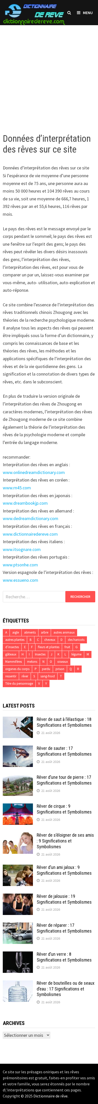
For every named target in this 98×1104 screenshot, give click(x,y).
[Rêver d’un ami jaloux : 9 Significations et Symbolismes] (18, 868)
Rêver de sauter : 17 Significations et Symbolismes (64, 751)
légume (76, 654)
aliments (30, 632)
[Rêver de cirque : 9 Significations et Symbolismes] (18, 807)
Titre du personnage (19, 683)
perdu (46, 669)
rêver (25, 676)
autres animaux (64, 632)
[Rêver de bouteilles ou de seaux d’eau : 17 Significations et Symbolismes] (18, 984)
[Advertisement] (49, 74)
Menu (88, 12)
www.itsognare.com (22, 549)
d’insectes (12, 647)
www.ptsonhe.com (20, 565)
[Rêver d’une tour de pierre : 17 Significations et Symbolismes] (18, 778)
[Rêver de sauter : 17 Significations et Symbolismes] (18, 749)
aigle (15, 632)
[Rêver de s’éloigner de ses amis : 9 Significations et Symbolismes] (18, 836)
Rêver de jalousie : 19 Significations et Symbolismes (64, 899)
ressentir (10, 676)
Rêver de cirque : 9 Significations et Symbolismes (64, 809)
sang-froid (47, 676)
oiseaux (62, 661)
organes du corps (17, 669)
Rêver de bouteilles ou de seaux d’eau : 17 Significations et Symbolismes (65, 988)
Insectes (40, 654)
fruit (67, 647)
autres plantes (14, 640)
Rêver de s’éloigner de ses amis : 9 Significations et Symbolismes (65, 840)
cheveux (49, 640)
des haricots (76, 640)
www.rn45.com (17, 488)
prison (60, 669)
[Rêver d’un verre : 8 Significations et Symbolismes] (18, 955)
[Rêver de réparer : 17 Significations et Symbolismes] (18, 926)
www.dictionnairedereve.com (30, 534)
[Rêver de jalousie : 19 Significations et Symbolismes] (18, 897)
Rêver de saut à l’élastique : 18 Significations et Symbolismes (64, 722)
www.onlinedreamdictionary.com (34, 472)
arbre (44, 632)
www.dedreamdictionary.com (30, 518)
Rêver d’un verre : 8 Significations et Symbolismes (64, 957)
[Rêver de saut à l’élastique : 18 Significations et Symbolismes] (18, 720)
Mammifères (13, 661)
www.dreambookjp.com (25, 503)
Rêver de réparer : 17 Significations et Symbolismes (64, 928)
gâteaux (10, 654)
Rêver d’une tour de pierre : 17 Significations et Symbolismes (64, 780)
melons (32, 661)
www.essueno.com (20, 580)
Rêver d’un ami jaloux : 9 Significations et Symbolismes (64, 870)
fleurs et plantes (48, 647)
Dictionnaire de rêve (50, 1095)
